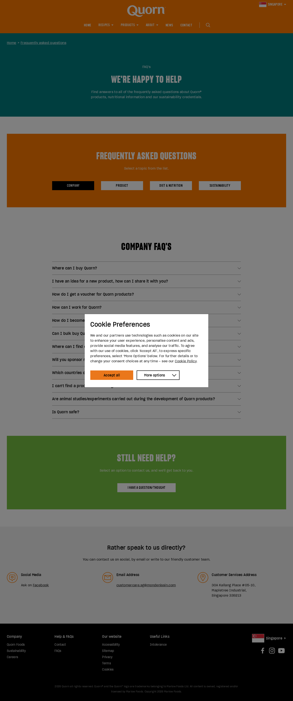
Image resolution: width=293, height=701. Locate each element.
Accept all (112, 375)
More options (154, 375)
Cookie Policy (185, 361)
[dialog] (146, 350)
